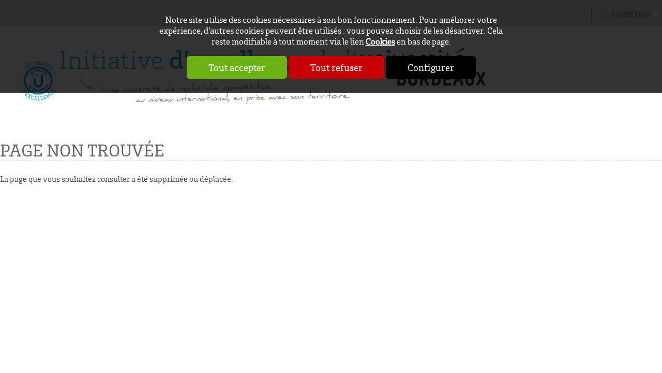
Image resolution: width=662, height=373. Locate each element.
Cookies (380, 41)
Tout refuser (336, 67)
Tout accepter (236, 67)
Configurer (431, 67)
